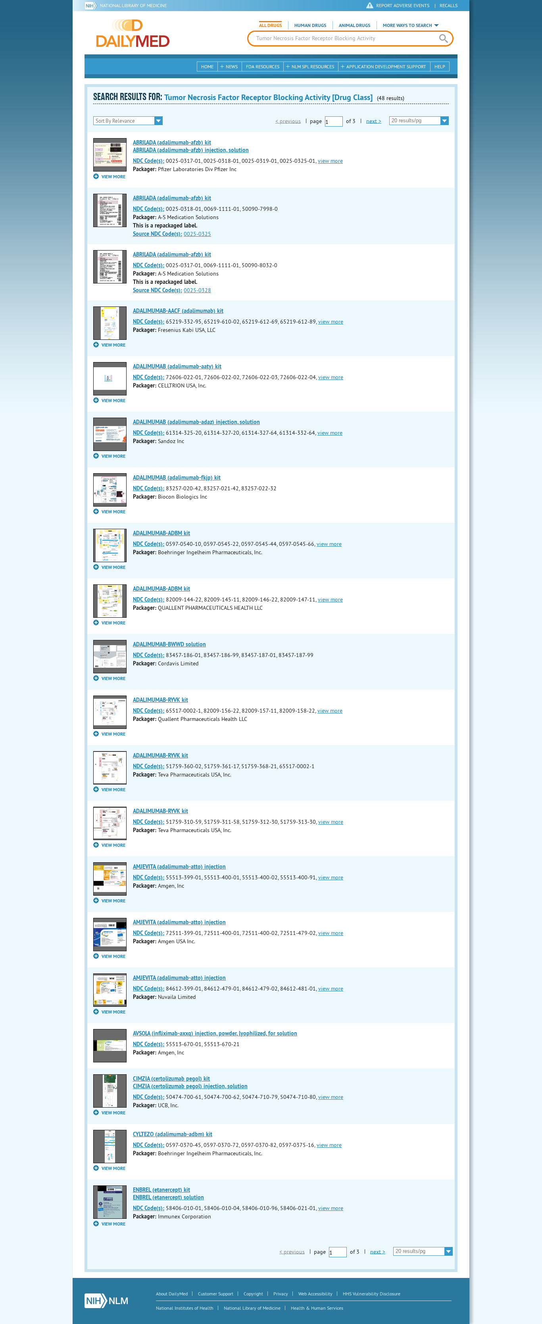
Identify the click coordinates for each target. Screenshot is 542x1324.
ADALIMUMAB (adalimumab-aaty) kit (177, 366)
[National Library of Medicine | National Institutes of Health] (106, 1300)
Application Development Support (386, 66)
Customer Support (215, 1294)
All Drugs (270, 25)
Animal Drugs (354, 25)
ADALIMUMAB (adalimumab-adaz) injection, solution (196, 422)
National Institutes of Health (184, 1308)
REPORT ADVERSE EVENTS (402, 5)
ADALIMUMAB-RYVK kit (160, 699)
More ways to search (407, 25)
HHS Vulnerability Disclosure (371, 1294)
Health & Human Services (317, 1308)
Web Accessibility (315, 1294)
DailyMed (132, 33)
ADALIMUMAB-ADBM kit (161, 533)
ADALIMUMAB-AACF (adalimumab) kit (178, 310)
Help (439, 66)
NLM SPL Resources (313, 66)
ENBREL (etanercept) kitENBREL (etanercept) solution (168, 1193)
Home (207, 66)
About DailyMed (172, 1294)
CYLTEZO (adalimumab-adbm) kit (172, 1134)
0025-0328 (197, 290)
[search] (443, 38)
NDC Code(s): (148, 160)
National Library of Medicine (133, 5)
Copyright (253, 1294)
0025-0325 (197, 233)
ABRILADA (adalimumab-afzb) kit (172, 198)
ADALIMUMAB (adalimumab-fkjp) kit (177, 477)
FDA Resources (262, 66)
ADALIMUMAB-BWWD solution (169, 644)
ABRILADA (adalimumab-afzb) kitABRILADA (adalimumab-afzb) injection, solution (191, 146)
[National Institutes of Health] (92, 5)
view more (330, 160)
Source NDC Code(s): (157, 233)
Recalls (448, 5)
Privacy (280, 1294)
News (232, 66)
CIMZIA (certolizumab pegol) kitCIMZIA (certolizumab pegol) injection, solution (190, 1082)
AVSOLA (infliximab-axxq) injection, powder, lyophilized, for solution (215, 1033)
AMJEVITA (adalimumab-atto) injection (179, 866)
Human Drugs (310, 25)
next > (373, 120)
